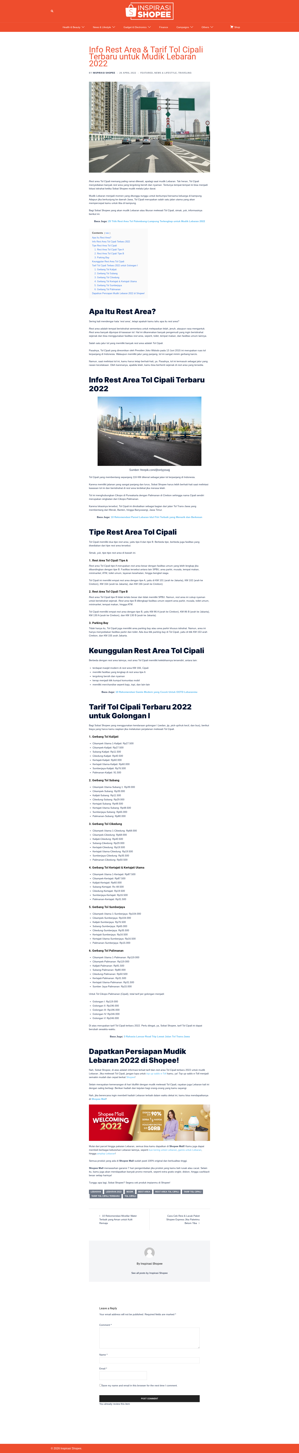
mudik (129, 1192)
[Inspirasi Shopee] (149, 11)
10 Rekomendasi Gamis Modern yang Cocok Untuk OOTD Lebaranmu (156, 692)
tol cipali (130, 1196)
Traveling (185, 73)
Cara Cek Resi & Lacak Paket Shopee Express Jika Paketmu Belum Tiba (183, 1219)
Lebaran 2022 (114, 1192)
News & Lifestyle (102, 27)
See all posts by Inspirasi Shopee (149, 1273)
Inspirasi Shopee (104, 73)
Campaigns (182, 27)
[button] (52, 11)
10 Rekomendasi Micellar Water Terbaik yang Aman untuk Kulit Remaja (118, 1219)
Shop (237, 27)
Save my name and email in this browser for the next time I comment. (140, 1385)
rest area (144, 1192)
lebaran (96, 1192)
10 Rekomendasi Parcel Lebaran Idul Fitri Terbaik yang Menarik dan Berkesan (156, 517)
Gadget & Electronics (135, 27)
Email (103, 1368)
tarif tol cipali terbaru (105, 1196)
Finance (163, 27)
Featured (146, 73)
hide (107, 233)
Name (103, 1354)
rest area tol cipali (167, 1192)
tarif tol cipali (192, 1192)
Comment (105, 1325)
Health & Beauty (71, 27)
